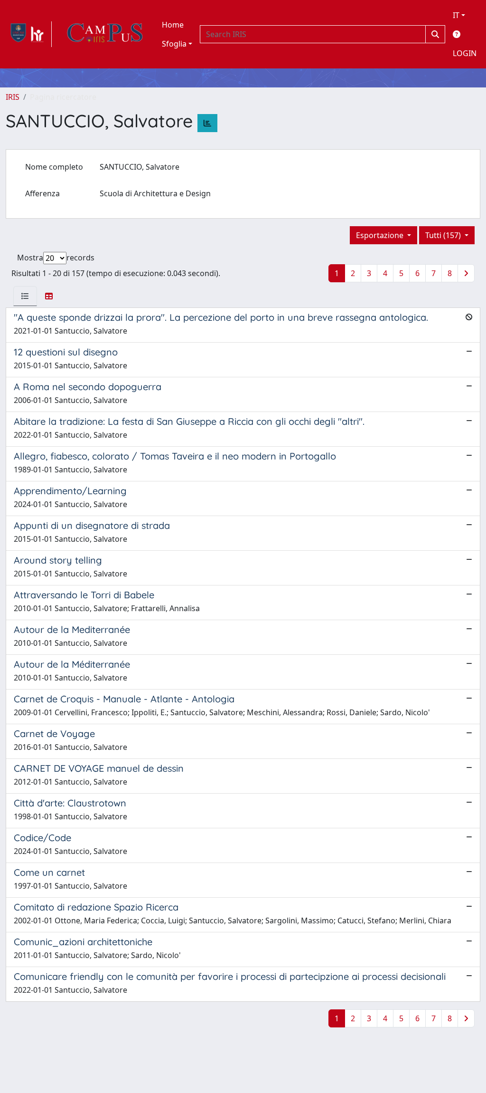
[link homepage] (29, 34)
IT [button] (456, 15)
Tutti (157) (444, 235)
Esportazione (380, 235)
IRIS (12, 97)
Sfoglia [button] (174, 43)
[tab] (25, 296)
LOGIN (465, 53)
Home (173, 24)
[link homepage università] (104, 34)
